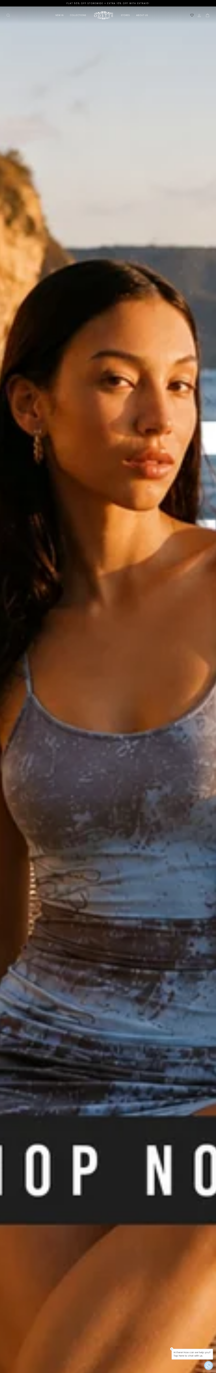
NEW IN (60, 15)
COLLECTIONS (78, 15)
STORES (125, 15)
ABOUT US (142, 15)
